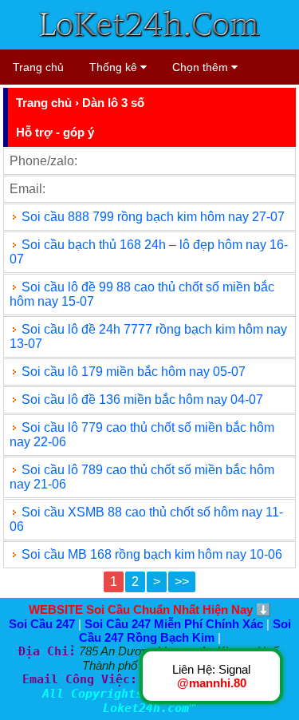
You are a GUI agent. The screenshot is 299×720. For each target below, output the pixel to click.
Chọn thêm (201, 67)
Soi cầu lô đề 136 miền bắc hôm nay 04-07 (142, 399)
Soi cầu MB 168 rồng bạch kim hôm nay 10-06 (152, 554)
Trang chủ (38, 67)
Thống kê (114, 67)
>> (182, 581)
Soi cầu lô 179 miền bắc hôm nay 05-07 (134, 371)
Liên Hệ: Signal (211, 676)
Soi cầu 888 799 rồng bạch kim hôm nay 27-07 (153, 217)
